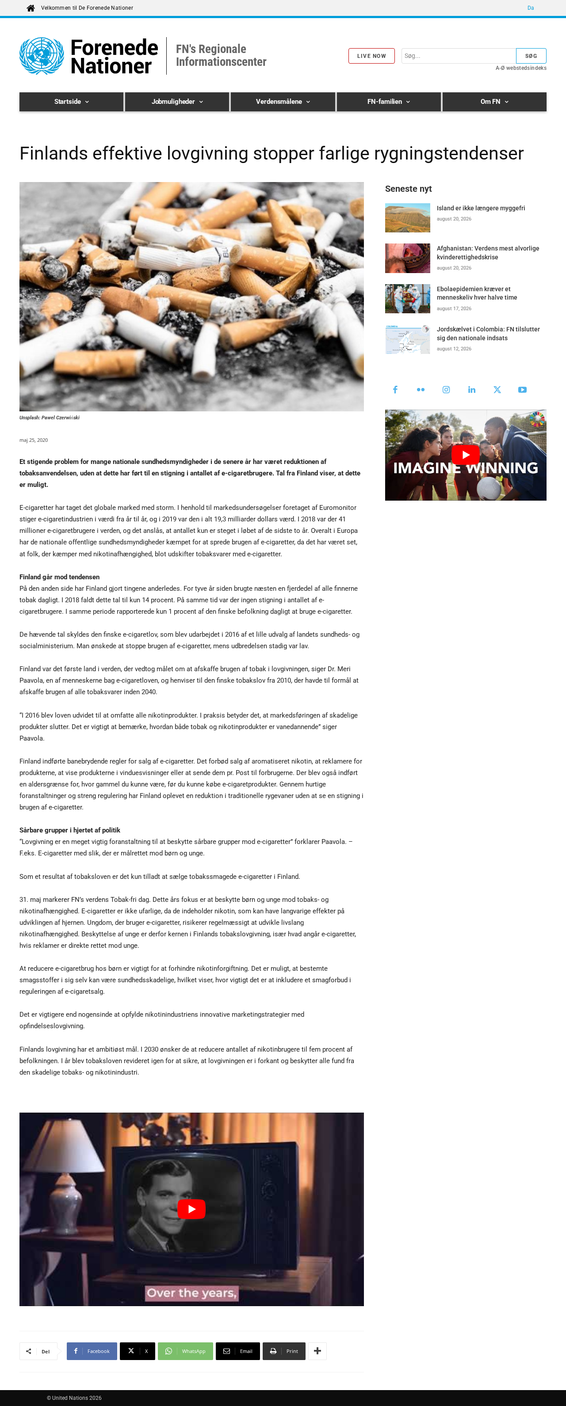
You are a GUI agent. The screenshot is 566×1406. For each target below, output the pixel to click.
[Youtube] (522, 390)
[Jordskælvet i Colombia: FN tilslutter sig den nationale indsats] (407, 338)
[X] (497, 390)
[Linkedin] (471, 390)
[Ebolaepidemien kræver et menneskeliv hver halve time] (407, 298)
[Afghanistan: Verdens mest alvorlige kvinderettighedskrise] (407, 258)
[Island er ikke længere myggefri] (407, 217)
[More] (317, 1351)
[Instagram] (446, 390)
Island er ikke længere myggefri (481, 208)
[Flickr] (421, 390)
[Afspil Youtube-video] (191, 1209)
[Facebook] (395, 390)
